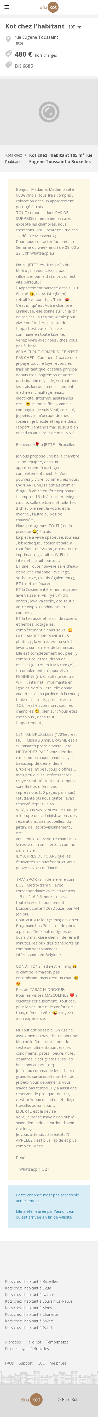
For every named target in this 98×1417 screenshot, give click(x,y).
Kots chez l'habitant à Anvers (29, 1320)
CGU (41, 1363)
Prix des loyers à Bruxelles (27, 1348)
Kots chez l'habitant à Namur (29, 1294)
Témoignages (57, 1342)
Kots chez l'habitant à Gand (28, 1327)
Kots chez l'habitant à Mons (28, 1307)
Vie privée (58, 1363)
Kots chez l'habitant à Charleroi (31, 1314)
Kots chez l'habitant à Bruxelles (31, 1281)
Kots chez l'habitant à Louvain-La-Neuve (38, 1301)
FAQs (9, 1363)
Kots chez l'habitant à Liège (28, 1288)
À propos (13, 1342)
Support (26, 1363)
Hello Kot (33, 1342)
